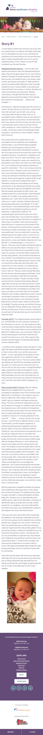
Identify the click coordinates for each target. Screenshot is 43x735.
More (32, 732)
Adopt (21, 675)
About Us (21, 667)
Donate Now (21, 681)
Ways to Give (22, 659)
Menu (11, 732)
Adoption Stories (21, 670)
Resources (21, 665)
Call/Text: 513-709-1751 (21, 643)
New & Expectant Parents (21, 661)
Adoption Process (21, 663)
